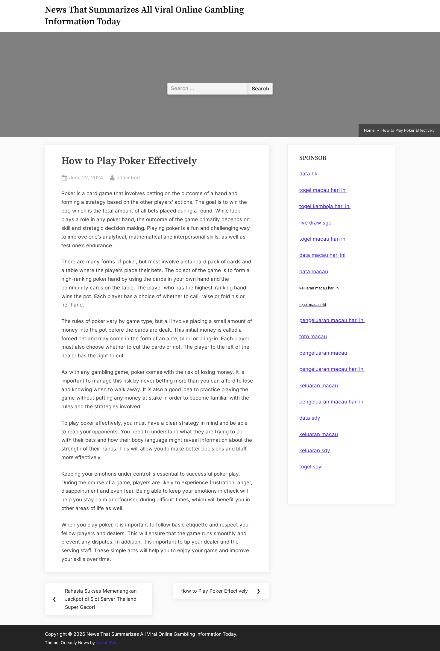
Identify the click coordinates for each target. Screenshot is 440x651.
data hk (308, 174)
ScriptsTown (108, 642)
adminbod (128, 177)
